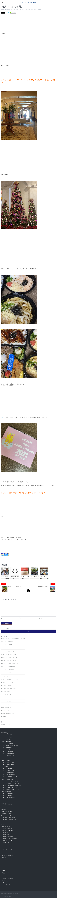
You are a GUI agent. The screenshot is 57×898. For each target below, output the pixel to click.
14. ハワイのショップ (6, 682)
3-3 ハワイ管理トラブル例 (8, 755)
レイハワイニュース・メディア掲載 (9, 838)
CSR (3, 864)
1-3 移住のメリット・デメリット (9, 739)
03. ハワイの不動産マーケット (8, 648)
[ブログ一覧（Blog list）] (28, 589)
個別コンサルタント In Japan (9, 873)
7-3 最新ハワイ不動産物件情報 (9, 797)
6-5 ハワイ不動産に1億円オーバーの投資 (11, 789)
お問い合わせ (5, 882)
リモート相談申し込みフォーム (8, 884)
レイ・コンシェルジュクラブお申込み (9, 819)
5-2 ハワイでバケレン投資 (8, 770)
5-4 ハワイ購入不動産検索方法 (9, 774)
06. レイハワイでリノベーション (9, 657)
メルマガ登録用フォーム (7, 887)
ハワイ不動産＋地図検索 (7, 804)
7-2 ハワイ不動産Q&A (7, 795)
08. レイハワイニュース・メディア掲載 (10, 663)
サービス (4, 859)
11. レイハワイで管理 (6, 673)
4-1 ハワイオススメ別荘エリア (9, 762)
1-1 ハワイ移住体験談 (7, 735)
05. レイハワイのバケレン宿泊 (8, 654)
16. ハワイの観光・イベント (8, 688)
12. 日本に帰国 (5, 676)
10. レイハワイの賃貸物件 (7, 669)
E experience (5, 868)
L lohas (3, 866)
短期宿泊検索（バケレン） (7, 811)
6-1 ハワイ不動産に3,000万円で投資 (10, 781)
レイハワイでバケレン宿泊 (7, 830)
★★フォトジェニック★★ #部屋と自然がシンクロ (12, 638)
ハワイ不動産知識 (5, 842)
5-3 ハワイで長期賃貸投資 (8, 772)
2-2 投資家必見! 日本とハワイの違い (10, 745)
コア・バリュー (5, 861)
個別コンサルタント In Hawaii (9, 876)
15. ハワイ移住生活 (34, 9)
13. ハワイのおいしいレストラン (23, 9)
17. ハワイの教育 (5, 691)
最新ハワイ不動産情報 (6, 713)
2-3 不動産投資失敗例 (7, 747)
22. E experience (5, 707)
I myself (3, 870)
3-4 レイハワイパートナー (8, 758)
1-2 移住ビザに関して (7, 737)
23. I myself (4, 710)
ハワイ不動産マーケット (7, 840)
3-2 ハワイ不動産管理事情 (8, 753)
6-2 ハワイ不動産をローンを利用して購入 (11, 783)
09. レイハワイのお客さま (7, 666)
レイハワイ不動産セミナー (7, 836)
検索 (28, 631)
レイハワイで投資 (5, 832)
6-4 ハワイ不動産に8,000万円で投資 (10, 787)
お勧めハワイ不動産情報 (7, 828)
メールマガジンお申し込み (6, 896)
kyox (2, 417)
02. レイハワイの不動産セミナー (9, 644)
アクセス (4, 857)
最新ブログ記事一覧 (6, 826)
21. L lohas (4, 704)
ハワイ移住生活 (5, 847)
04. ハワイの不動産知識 (7, 651)
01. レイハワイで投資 (6, 641)
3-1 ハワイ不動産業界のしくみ (9, 751)
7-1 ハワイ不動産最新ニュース (9, 793)
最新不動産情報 (5, 807)
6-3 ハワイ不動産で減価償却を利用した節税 (12, 785)
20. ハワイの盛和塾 (6, 701)
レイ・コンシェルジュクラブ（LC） (9, 817)
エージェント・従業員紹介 (7, 855)
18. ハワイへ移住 (5, 694)
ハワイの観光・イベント (7, 849)
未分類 (3, 716)
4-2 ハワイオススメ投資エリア (9, 764)
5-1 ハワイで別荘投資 (7, 768)
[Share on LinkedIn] (8, 13)
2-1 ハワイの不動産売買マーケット (10, 743)
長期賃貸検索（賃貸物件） (7, 813)
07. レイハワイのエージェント (8, 660)
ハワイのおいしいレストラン (8, 845)
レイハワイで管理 (5, 834)
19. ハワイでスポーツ (6, 697)
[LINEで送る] (13, 13)
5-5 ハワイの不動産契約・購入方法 (10, 776)
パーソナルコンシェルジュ (7, 878)
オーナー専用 (5, 880)
